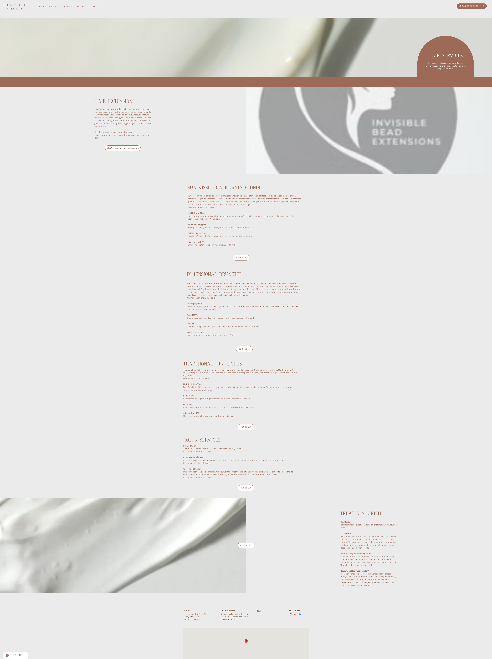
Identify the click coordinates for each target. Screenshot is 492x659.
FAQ (258, 610)
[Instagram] (290, 614)
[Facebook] (300, 614)
